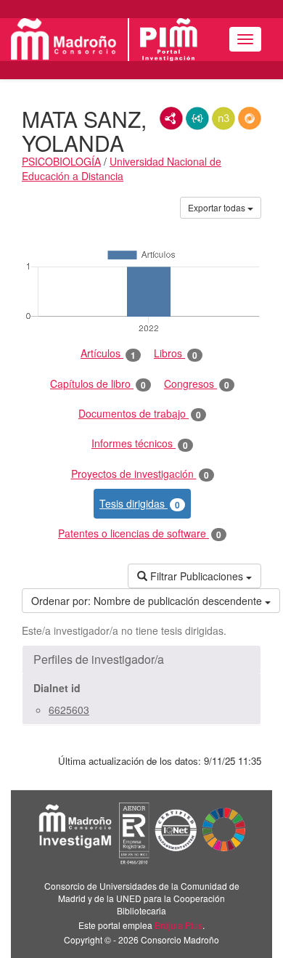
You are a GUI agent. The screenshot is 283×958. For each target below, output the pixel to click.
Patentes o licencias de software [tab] (139, 533)
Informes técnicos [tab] (139, 443)
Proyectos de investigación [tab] (140, 474)
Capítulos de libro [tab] (98, 383)
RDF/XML (171, 118)
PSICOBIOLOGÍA (61, 161)
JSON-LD (197, 118)
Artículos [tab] (108, 353)
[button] (141, 659)
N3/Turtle (223, 118)
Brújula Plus (178, 925)
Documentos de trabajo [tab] (139, 413)
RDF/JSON (249, 118)
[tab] (141, 659)
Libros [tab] (175, 353)
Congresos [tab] (196, 383)
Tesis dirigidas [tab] (139, 503)
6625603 (69, 709)
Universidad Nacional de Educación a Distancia (121, 168)
